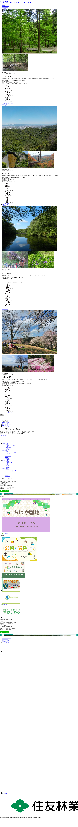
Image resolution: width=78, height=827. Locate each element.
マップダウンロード (6, 103)
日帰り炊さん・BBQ (11, 445)
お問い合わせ (5, 425)
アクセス (6, 448)
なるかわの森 (5, 308)
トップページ (5, 416)
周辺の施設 (7, 458)
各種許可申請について (6, 424)
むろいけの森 (5, 205)
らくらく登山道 (10, 471)
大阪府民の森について (6, 422)
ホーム (5, 6)
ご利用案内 (7, 444)
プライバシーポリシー (6, 426)
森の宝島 (9, 463)
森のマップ (7, 446)
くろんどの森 (5, 8)
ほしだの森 (4, 105)
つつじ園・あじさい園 (11, 470)
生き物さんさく (8, 447)
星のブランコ (9, 453)
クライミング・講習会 (11, 452)
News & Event (5, 423)
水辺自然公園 (9, 462)
